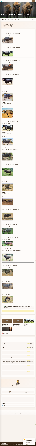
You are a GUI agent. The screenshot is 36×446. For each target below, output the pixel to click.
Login (3, 341)
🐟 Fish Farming (4, 405)
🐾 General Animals (4, 401)
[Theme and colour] (27, 1)
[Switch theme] (26, 1)
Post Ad (33, 1)
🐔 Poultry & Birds (4, 403)
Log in (30, 1)
